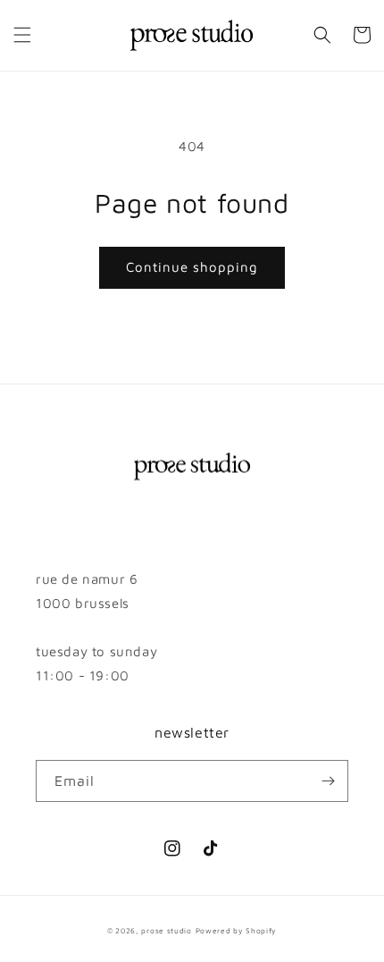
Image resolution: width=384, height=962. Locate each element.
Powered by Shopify (237, 930)
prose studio (166, 930)
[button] (22, 35)
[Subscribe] (327, 781)
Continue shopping (192, 266)
